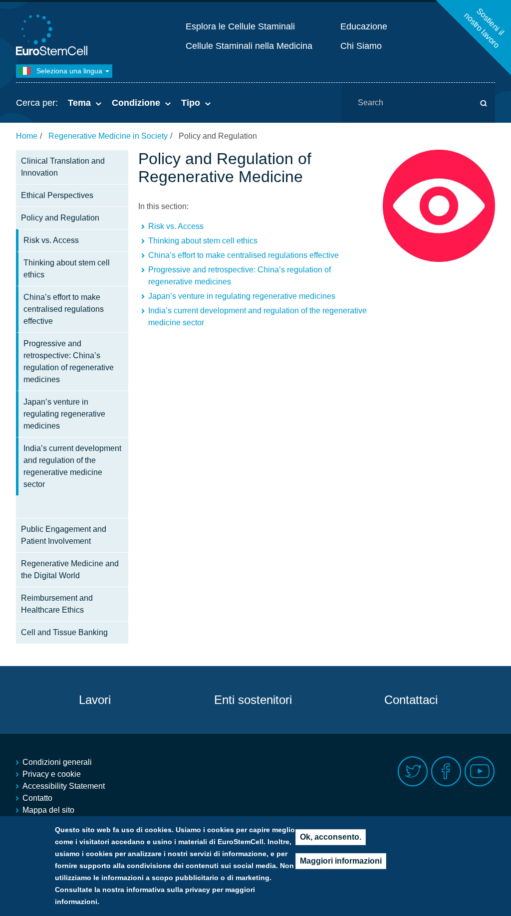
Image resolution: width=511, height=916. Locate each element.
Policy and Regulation (60, 218)
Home (26, 136)
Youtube (480, 771)
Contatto (37, 798)
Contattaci (411, 699)
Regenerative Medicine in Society (108, 136)
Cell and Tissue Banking (64, 632)
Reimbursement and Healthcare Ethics (57, 604)
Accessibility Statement (63, 786)
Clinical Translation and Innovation (63, 167)
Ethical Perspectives (57, 195)
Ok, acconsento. (330, 837)
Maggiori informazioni (341, 861)
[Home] (53, 36)
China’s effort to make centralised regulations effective (63, 309)
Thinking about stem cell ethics (66, 268)
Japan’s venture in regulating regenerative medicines (64, 414)
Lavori (95, 699)
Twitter (413, 771)
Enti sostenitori (253, 699)
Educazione (363, 26)
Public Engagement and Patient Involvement (63, 535)
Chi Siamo (361, 46)
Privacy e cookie (51, 774)
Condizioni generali (57, 762)
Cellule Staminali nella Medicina (249, 46)
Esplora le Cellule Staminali (240, 26)
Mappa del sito (48, 810)
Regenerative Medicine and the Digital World (70, 569)
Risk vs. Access (51, 240)
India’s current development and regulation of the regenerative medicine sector (72, 466)
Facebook (446, 771)
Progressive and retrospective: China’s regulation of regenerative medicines (68, 361)
